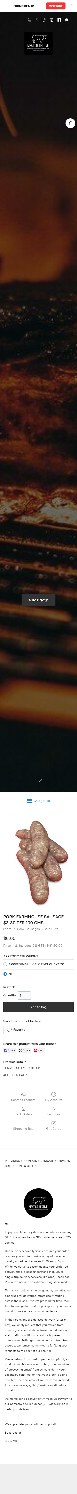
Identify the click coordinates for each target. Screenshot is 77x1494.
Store (7, 929)
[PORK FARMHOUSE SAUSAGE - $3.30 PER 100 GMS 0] (38, 861)
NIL (11, 974)
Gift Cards (53, 1129)
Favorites (53, 1114)
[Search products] (70, 123)
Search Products (23, 1100)
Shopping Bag (23, 1129)
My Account (53, 1100)
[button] (17, 1030)
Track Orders (23, 1114)
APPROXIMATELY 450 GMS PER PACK (36, 964)
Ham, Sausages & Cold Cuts (37, 929)
